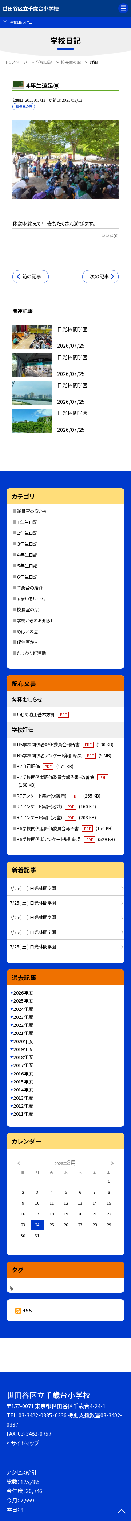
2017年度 (23, 1065)
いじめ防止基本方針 (42, 714)
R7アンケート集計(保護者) (58, 795)
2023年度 (23, 1016)
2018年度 (23, 1057)
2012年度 (23, 1105)
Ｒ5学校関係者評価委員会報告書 (65, 744)
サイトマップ (25, 1443)
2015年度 (23, 1081)
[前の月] (18, 1162)
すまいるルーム (31, 598)
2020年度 (23, 1041)
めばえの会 (27, 631)
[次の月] (112, 1162)
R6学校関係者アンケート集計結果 (66, 839)
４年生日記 (27, 555)
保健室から (27, 642)
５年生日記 (27, 565)
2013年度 (23, 1097)
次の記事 (99, 276)
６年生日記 (27, 577)
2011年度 (23, 1113)
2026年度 (23, 992)
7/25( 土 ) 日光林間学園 (33, 888)
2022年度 (23, 1024)
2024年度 (23, 1008)
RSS (27, 1310)
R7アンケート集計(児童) (56, 817)
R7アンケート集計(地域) (56, 806)
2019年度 (23, 1049)
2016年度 (23, 1073)
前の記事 (31, 276)
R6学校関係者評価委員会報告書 (65, 828)
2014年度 (23, 1089)
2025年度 (23, 1000)
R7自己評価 (45, 766)
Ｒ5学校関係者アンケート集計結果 (64, 755)
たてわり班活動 (31, 653)
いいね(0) (110, 235)
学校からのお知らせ (36, 620)
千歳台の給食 (30, 588)
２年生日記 (27, 533)
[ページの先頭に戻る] (121, 1512)
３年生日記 (27, 544)
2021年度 (23, 1032)
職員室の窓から (32, 511)
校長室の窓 (28, 609)
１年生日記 (27, 522)
